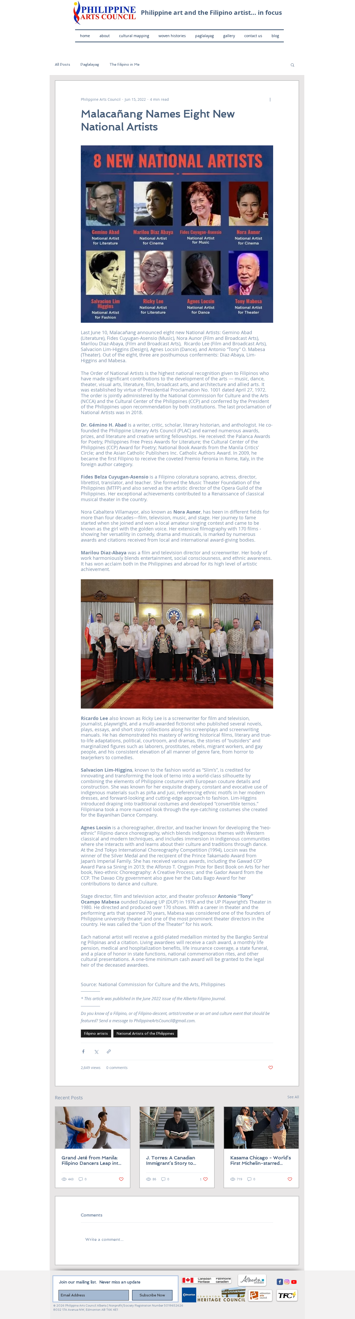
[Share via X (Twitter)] (96, 1051)
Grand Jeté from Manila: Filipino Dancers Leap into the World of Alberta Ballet (91, 1160)
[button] (292, 65)
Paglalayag (90, 64)
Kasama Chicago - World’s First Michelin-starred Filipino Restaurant (260, 1160)
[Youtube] (294, 1282)
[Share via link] (108, 1051)
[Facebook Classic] (280, 1282)
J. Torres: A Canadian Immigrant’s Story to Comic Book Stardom (170, 1160)
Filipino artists (96, 1033)
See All (293, 1096)
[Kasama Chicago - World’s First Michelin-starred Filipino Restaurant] (261, 1128)
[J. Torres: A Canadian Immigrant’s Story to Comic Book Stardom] (177, 1128)
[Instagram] (287, 1282)
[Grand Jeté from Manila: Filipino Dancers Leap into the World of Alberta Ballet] (92, 1128)
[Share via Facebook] (83, 1051)
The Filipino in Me (124, 64)
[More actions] (270, 99)
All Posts (62, 64)
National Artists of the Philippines (145, 1033)
